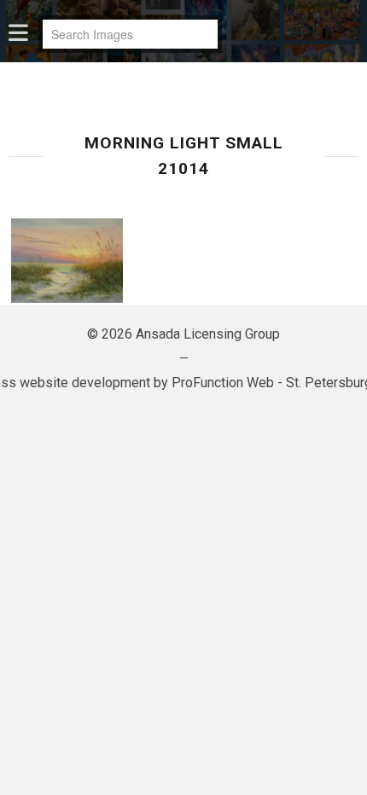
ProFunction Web (223, 382)
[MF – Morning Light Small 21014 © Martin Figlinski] (67, 260)
